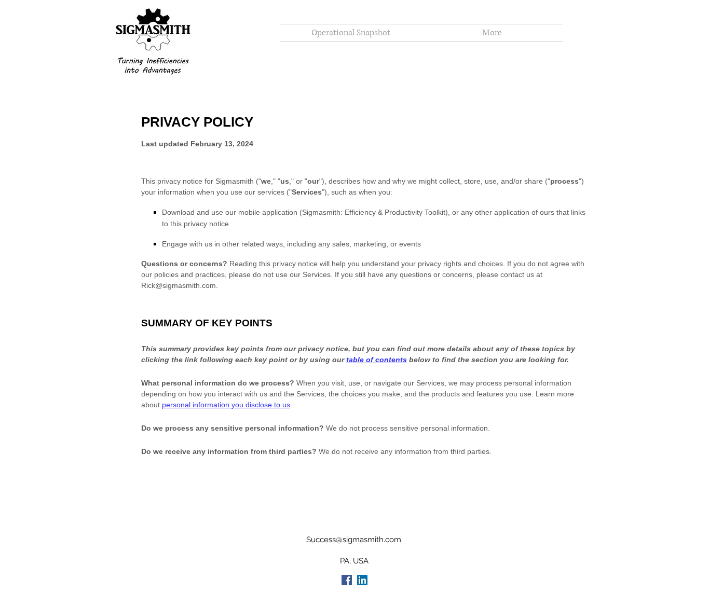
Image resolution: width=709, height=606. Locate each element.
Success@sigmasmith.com (353, 539)
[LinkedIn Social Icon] (362, 580)
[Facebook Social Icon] (347, 580)
